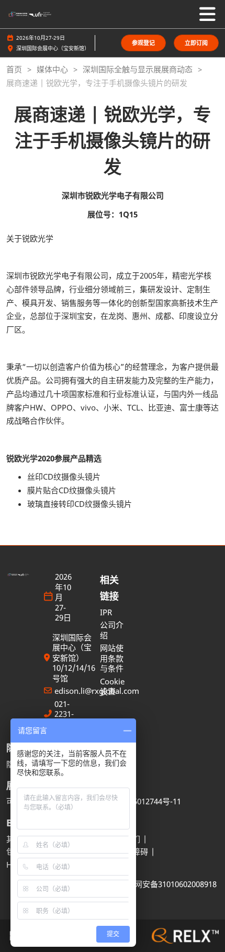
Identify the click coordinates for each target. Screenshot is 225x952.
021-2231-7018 (64, 714)
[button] (143, 43)
